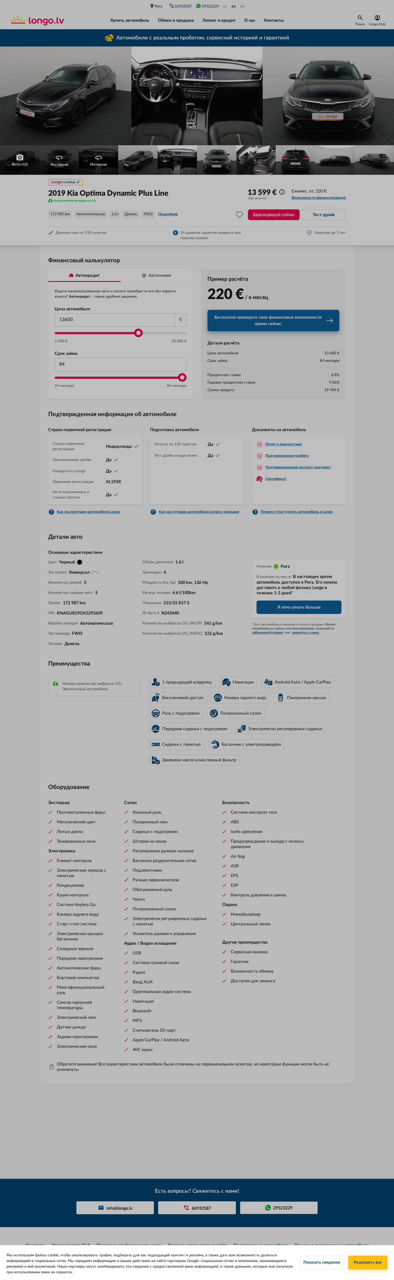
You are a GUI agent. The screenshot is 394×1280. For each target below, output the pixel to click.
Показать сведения (321, 1262)
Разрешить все (368, 1262)
